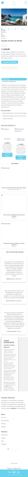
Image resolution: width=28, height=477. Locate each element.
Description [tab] (5, 79)
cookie (15, 468)
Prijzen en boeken (10, 62)
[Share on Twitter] (8, 68)
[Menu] (2, 2)
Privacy (9, 468)
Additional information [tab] (9, 81)
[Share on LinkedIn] (16, 68)
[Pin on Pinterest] (14, 68)
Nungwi (3, 38)
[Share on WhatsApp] (2, 68)
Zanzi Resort (7, 139)
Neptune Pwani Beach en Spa (21, 139)
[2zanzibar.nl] (14, 2)
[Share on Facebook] (5, 68)
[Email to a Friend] (11, 68)
